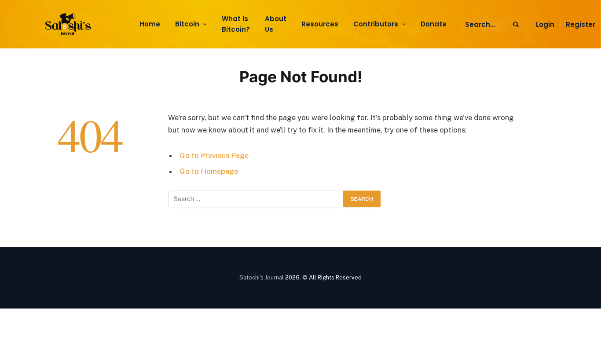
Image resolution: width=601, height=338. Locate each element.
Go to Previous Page (214, 155)
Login (545, 24)
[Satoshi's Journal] (69, 24)
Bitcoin (187, 24)
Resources (319, 24)
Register (580, 24)
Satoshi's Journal (261, 277)
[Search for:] (256, 199)
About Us (275, 24)
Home (149, 24)
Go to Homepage (209, 171)
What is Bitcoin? (236, 24)
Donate (434, 24)
